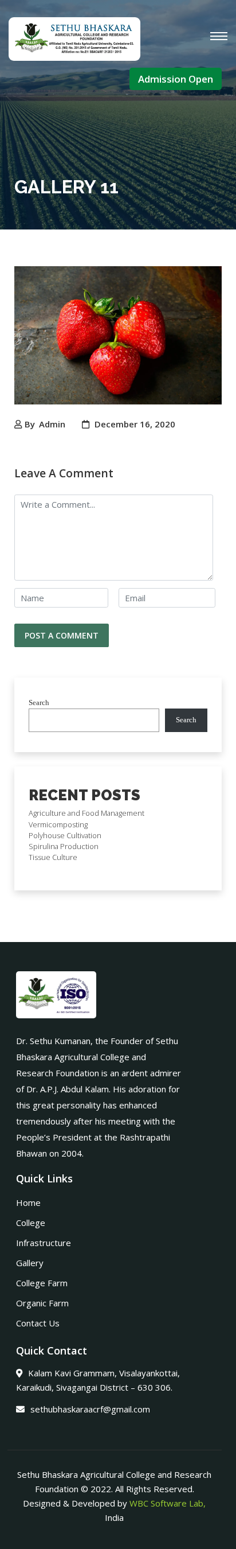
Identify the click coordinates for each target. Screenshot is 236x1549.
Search (39, 703)
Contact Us (38, 1323)
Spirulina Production (64, 846)
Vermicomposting (58, 824)
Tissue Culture (53, 857)
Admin (52, 424)
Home (28, 1202)
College (30, 1222)
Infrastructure (43, 1242)
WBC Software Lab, (167, 1503)
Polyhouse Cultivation (65, 835)
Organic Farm (42, 1303)
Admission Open (175, 78)
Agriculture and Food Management (86, 813)
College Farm (42, 1283)
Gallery (30, 1262)
